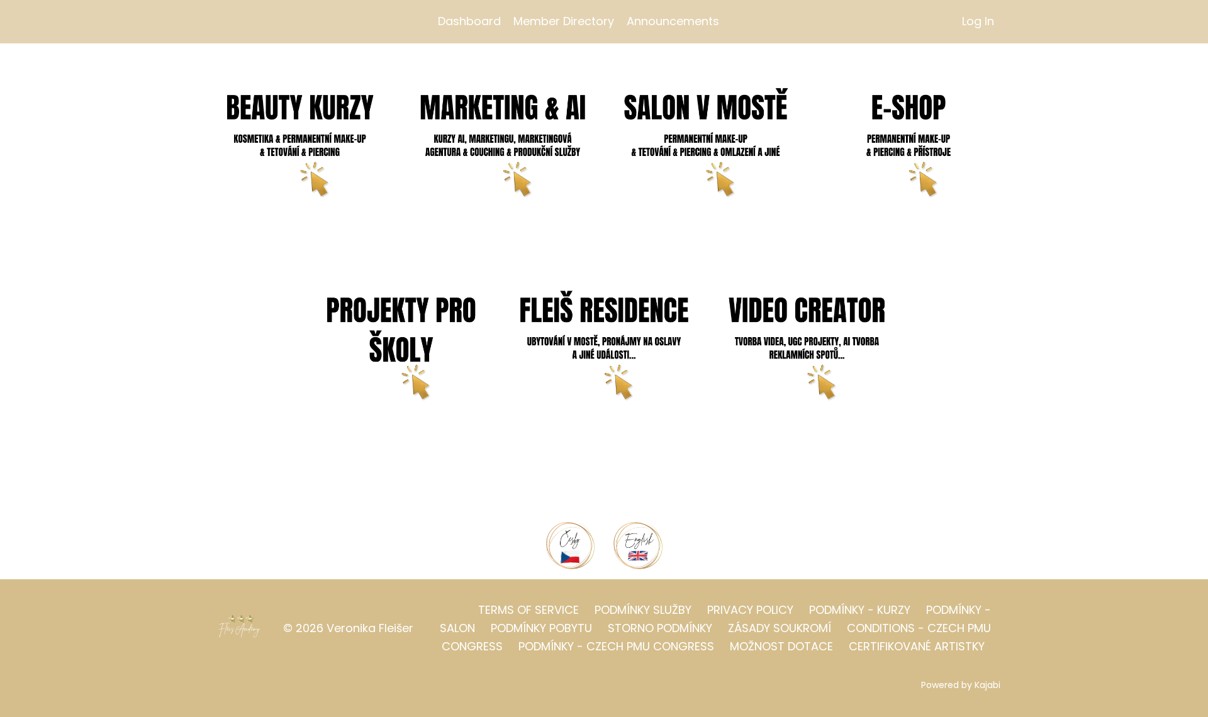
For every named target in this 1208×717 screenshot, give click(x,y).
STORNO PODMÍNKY (660, 628)
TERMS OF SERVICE (528, 610)
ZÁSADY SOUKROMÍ (779, 628)
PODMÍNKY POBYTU (541, 628)
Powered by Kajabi (960, 685)
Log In (978, 21)
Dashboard (469, 21)
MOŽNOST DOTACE (781, 646)
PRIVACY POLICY (750, 610)
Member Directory (563, 21)
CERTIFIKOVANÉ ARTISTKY (917, 646)
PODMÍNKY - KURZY (859, 610)
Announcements (673, 21)
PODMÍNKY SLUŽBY (643, 610)
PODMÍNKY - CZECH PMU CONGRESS (616, 646)
